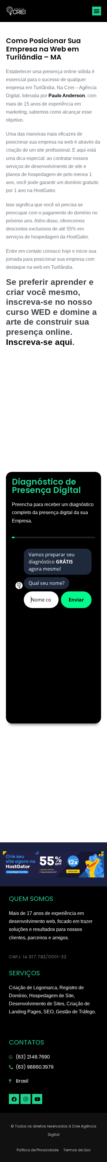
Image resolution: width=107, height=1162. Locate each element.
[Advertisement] (53, 412)
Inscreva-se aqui (39, 342)
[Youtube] (37, 1099)
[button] (96, 11)
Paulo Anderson (66, 95)
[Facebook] (14, 1099)
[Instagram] (26, 1099)
